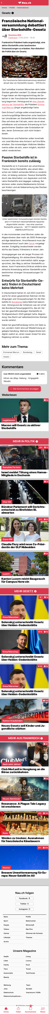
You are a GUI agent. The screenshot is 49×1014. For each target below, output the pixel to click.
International (22, 7)
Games (6, 933)
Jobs (6, 989)
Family (6, 965)
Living (28, 956)
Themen (29, 937)
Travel (28, 969)
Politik (12, 7)
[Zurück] (1, 2)
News (6, 917)
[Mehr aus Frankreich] (24, 738)
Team (28, 985)
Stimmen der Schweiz (34, 933)
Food (28, 965)
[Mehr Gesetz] (24, 591)
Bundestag (17, 302)
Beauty (6, 977)
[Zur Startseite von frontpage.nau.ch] (24, 3)
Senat (32, 243)
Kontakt (29, 989)
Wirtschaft (30, 925)
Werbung (7, 985)
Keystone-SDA (14, 35)
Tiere (6, 969)
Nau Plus (29, 929)
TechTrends (30, 973)
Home (4, 7)
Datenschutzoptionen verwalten (14, 996)
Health (6, 956)
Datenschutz (9, 992)
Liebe (6, 961)
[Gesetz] (24, 13)
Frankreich (12, 38)
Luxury (28, 961)
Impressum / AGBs (33, 992)
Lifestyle (7, 937)
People (6, 925)
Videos (6, 929)
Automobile (8, 973)
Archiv (6, 941)
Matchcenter (31, 921)
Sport (6, 921)
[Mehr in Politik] (24, 441)
